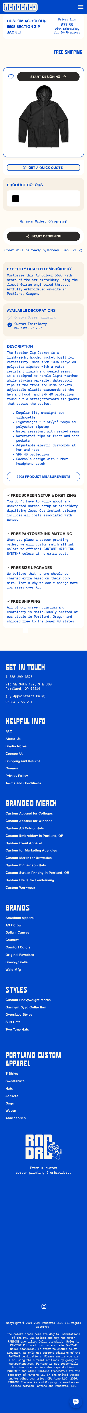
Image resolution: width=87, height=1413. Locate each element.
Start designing (45, 77)
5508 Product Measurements (44, 477)
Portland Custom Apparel (35, 1059)
